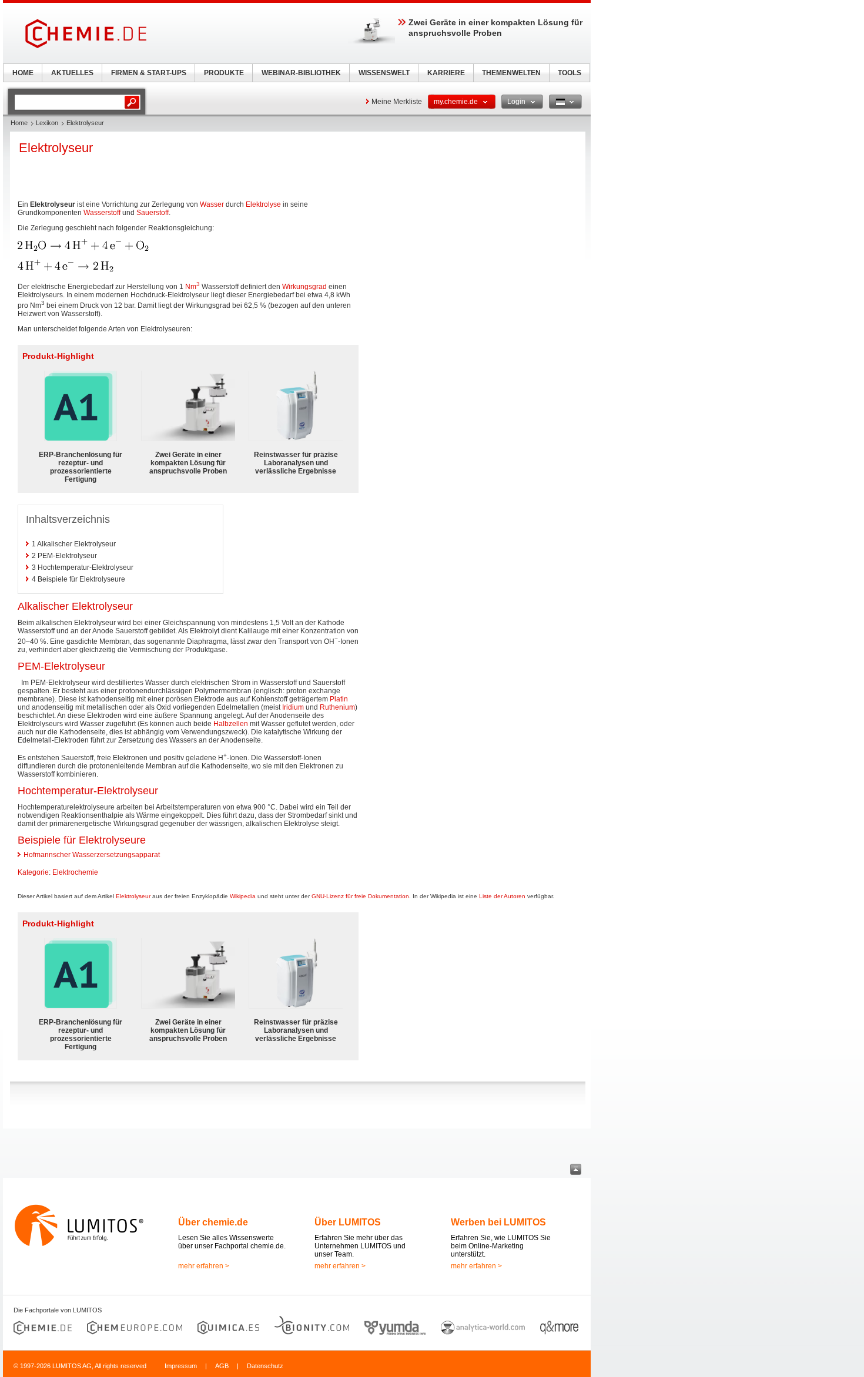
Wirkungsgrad (304, 287)
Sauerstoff (152, 213)
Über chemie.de (213, 1222)
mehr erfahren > (203, 1266)
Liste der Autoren (502, 896)
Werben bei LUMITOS (498, 1222)
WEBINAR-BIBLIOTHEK (301, 73)
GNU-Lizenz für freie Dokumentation (360, 896)
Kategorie (33, 872)
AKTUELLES (72, 73)
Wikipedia (243, 896)
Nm (192, 287)
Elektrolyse (263, 204)
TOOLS (569, 73)
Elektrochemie (75, 872)
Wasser (212, 204)
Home (19, 122)
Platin (339, 699)
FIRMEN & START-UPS (148, 73)
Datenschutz (265, 1365)
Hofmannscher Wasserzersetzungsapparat (92, 855)
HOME (23, 73)
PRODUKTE (224, 73)
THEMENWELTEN (511, 73)
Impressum (181, 1365)
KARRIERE (446, 73)
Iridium (293, 707)
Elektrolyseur (133, 896)
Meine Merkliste (396, 102)
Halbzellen (230, 724)
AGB (222, 1365)
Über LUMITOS (347, 1222)
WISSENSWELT (384, 73)
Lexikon (47, 122)
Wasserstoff (101, 213)
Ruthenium (337, 707)
